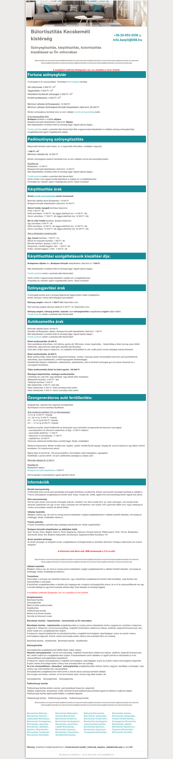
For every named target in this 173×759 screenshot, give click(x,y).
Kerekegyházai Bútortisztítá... (124, 721)
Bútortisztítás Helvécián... (38, 715)
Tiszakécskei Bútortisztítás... (96, 732)
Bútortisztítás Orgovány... (66, 729)
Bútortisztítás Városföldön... (38, 734)
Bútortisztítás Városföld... (122, 732)
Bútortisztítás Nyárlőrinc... (95, 726)
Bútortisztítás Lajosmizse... (38, 724)
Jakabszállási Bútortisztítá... (39, 718)
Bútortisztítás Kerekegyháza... (40, 721)
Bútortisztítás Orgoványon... (96, 729)
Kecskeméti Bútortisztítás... (123, 718)
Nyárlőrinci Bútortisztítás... (38, 729)
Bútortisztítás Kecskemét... (66, 718)
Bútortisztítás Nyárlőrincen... (124, 726)
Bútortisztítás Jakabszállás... (96, 715)
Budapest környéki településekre (41, 470)
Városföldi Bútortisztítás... (66, 734)
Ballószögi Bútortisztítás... (95, 713)
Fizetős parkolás (35, 129)
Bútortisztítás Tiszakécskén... (67, 732)
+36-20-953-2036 (126, 35)
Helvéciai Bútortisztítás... (65, 715)
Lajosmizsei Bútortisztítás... (95, 724)
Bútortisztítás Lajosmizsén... (67, 724)
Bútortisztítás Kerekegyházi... (96, 721)
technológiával (73, 81)
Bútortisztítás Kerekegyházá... (68, 721)
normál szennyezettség (84, 112)
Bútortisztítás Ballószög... (38, 713)
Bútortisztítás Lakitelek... (122, 724)
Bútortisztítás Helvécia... (122, 713)
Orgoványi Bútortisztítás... (123, 729)
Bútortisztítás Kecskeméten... (96, 718)
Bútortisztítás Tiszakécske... (39, 732)
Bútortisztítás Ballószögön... (67, 713)
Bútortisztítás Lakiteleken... (38, 726)
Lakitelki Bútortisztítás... (65, 726)
